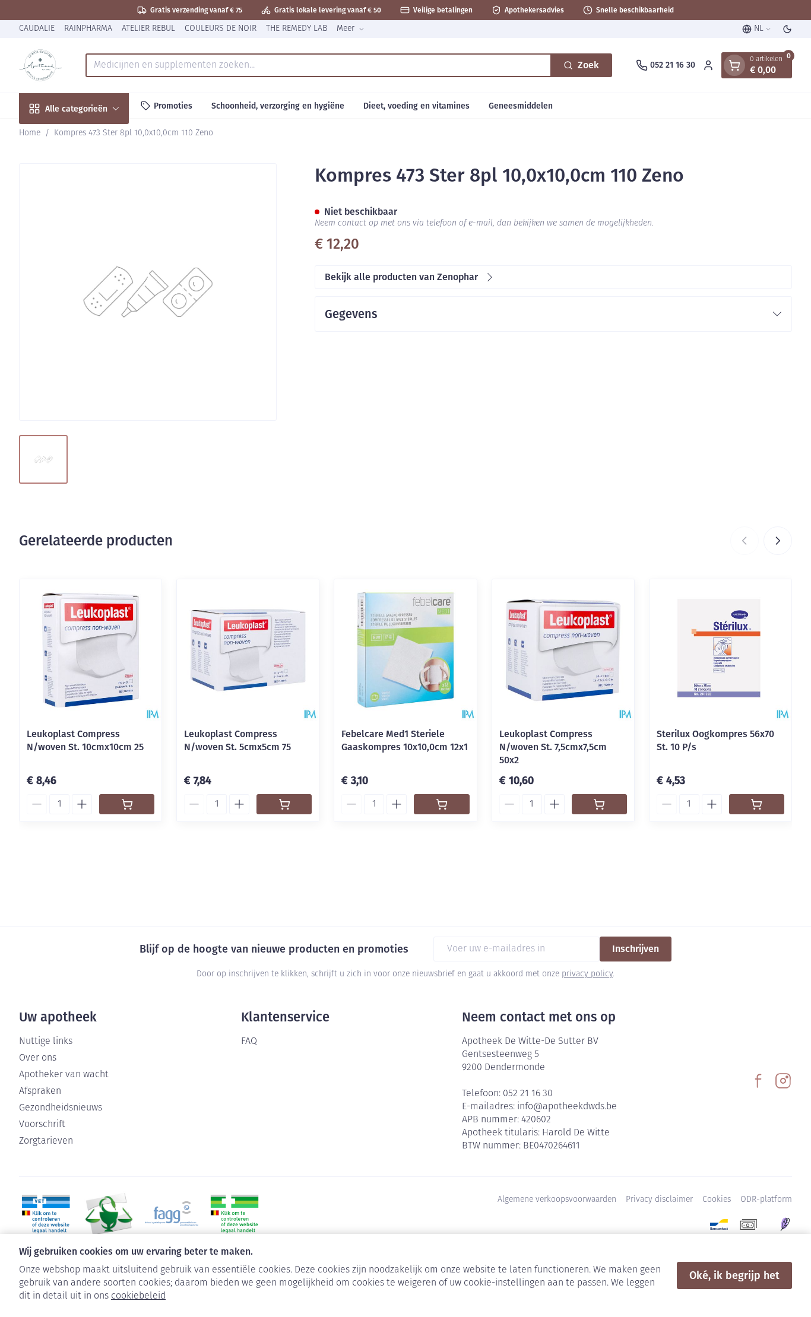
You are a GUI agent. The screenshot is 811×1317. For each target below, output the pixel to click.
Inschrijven (635, 948)
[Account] (708, 65)
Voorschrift (42, 1124)
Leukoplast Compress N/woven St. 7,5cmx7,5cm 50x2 (553, 747)
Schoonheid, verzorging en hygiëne (277, 105)
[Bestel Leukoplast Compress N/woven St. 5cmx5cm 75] (284, 804)
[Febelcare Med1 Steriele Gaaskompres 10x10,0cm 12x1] (405, 650)
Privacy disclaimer (659, 1199)
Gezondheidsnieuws (60, 1108)
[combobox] (318, 65)
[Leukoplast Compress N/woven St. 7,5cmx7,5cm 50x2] (563, 650)
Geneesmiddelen (521, 105)
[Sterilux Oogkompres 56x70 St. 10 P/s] (720, 650)
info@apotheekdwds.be (567, 1107)
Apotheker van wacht (64, 1075)
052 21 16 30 (528, 1094)
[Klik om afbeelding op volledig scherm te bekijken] (148, 292)
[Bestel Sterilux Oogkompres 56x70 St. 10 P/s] (756, 804)
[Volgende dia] (778, 540)
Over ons (37, 1058)
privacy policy (587, 974)
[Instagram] (783, 1081)
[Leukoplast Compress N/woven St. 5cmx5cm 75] (248, 650)
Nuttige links (45, 1041)
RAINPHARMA (88, 28)
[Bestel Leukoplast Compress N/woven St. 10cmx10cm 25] (126, 804)
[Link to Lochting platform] (785, 1224)
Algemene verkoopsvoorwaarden (557, 1199)
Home (29, 133)
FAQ (249, 1041)
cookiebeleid (138, 1296)
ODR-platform (766, 1199)
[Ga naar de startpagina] (40, 65)
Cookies (716, 1199)
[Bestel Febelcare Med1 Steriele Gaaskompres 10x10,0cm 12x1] (441, 804)
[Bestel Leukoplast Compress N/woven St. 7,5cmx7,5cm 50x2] (599, 804)
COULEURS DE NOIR (220, 28)
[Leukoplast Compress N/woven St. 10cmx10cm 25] (90, 650)
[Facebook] (758, 1081)
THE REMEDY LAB (296, 28)
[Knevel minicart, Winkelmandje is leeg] (734, 65)
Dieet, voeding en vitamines (416, 105)
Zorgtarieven (46, 1141)
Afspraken (40, 1091)
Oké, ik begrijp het (734, 1275)
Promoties (173, 105)
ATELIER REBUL (148, 28)
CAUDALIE (37, 28)
